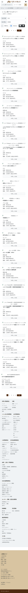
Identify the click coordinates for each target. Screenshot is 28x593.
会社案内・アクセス (5, 582)
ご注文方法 (3, 556)
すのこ (3, 457)
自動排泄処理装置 (5, 424)
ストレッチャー (5, 527)
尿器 (3, 425)
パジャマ (14, 405)
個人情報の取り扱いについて (8, 578)
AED (3, 531)
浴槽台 (3, 446)
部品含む (15, 25)
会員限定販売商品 (5, 542)
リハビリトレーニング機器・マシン (9, 529)
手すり (14, 425)
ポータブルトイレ (5, 416)
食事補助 (4, 474)
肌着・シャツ (15, 403)
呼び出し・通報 (5, 503)
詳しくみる (14, 49)
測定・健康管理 (5, 514)
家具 (3, 521)
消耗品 (3, 525)
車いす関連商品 (16, 420)
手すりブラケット (14, 448)
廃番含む (6, 25)
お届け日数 (3, 561)
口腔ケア (4, 477)
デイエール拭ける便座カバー (9, 165)
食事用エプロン (5, 476)
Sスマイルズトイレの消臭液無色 (10, 90)
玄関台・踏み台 (13, 444)
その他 (2, 564)
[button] (25, 1)
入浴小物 (4, 455)
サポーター (15, 437)
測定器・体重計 (5, 523)
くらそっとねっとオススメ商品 (8, 540)
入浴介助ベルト (5, 453)
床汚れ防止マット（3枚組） (9, 235)
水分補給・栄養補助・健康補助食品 (9, 466)
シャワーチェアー (5, 442)
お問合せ (3, 584)
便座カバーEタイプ (7, 183)
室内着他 (14, 407)
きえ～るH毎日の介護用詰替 (9, 269)
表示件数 (4, 18)
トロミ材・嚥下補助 (6, 470)
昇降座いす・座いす (6, 494)
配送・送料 (3, 559)
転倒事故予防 (4, 485)
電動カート (15, 422)
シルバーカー (16, 431)
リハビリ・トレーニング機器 (8, 483)
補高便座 (4, 418)
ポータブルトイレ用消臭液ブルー (10, 107)
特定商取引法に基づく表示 (7, 576)
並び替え (4, 22)
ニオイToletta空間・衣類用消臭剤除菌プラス (13, 287)
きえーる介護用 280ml (8, 252)
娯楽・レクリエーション (7, 487)
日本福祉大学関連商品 (6, 538)
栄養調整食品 (4, 468)
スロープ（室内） (14, 452)
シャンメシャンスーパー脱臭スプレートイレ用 (14, 324)
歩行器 (14, 429)
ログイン (9, 571)
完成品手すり (13, 442)
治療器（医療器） (5, 492)
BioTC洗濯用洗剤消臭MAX (8, 376)
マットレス (4, 405)
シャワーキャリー (5, 459)
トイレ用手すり (5, 420)
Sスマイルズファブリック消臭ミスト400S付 (13, 38)
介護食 (3, 464)
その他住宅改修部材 (14, 450)
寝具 (3, 411)
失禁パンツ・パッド (6, 429)
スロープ (15, 424)
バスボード (4, 448)
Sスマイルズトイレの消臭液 (9, 73)
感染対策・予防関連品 (6, 533)
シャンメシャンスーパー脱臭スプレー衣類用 (13, 359)
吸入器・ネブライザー (6, 512)
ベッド (3, 403)
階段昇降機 (12, 453)
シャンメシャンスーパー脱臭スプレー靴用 (13, 342)
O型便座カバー (6, 217)
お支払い (3, 557)
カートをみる (4, 569)
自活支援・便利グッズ (6, 488)
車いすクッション (17, 418)
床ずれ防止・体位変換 (6, 409)
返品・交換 (3, 563)
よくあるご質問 (4, 572)
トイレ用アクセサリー (6, 422)
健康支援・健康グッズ (6, 490)
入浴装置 (4, 519)
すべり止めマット (5, 452)
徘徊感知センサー (5, 501)
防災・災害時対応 (15, 510)
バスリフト (4, 450)
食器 (3, 472)
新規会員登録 (4, 571)
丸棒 (11, 446)
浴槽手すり (4, 444)
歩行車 (14, 427)
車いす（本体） (16, 416)
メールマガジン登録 (5, 574)
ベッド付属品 (4, 407)
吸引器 (3, 510)
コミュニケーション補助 (7, 496)
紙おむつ (4, 427)
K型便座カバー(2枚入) (8, 200)
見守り (3, 505)
